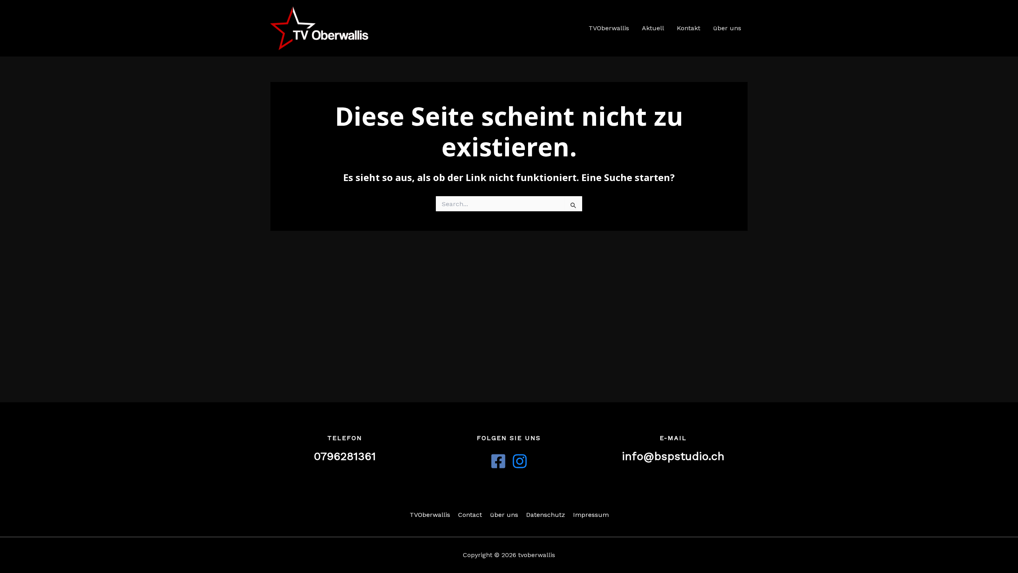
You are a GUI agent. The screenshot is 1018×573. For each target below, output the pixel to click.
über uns (727, 28)
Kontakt (688, 28)
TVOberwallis (609, 28)
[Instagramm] (520, 461)
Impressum (591, 514)
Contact (470, 514)
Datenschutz (545, 514)
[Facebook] (498, 461)
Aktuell (653, 28)
